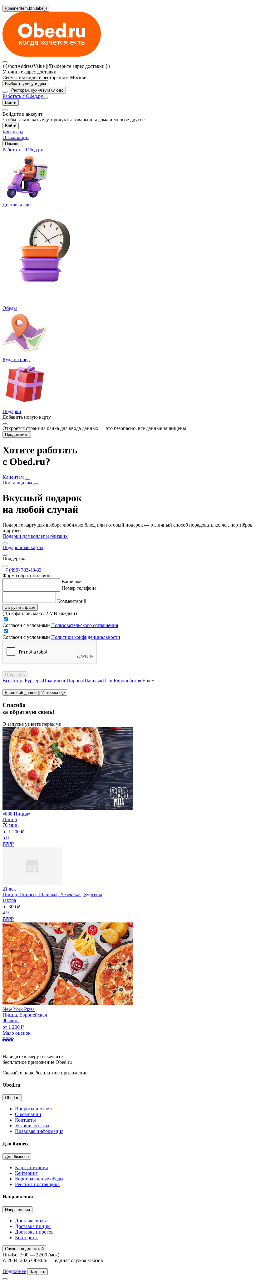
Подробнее (14, 1271)
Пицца (17, 680)
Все (6, 680)
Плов (108, 680)
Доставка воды (31, 1220)
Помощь (13, 143)
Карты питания (31, 1167)
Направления (17, 1209)
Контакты (25, 1120)
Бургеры (34, 680)
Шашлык (92, 680)
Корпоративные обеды (39, 1178)
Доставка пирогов (34, 1232)
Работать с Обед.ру (22, 96)
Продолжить (16, 434)
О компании (28, 1114)
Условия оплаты (32, 1125)
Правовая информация (39, 1131)
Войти (10, 102)
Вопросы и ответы (35, 1108)
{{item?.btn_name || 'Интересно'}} (35, 692)
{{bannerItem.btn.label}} (26, 8)
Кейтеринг (26, 1173)
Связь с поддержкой (24, 1248)
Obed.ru (12, 1097)
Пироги (74, 680)
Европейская (127, 680)
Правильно (54, 680)
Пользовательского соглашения (84, 625)
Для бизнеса (17, 1156)
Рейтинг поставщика (37, 1184)
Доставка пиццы (33, 1226)
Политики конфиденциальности (85, 637)
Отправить (15, 674)
